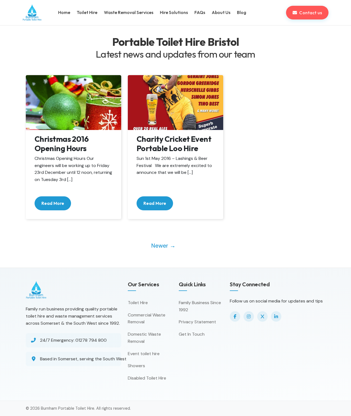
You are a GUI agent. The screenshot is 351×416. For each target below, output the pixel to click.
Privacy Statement (197, 322)
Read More (52, 203)
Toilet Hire (138, 302)
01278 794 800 (91, 340)
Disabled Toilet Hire (147, 378)
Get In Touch (192, 334)
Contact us (310, 12)
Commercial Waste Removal (146, 318)
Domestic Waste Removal (144, 337)
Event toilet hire (144, 353)
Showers (136, 366)
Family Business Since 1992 (200, 306)
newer (163, 245)
